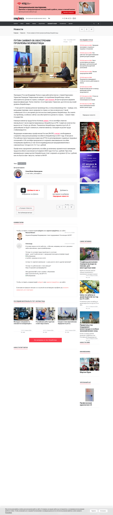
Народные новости (61, 196)
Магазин (71, 23)
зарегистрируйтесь (52, 231)
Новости (16, 23)
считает (57, 133)
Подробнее (8, 512)
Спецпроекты (42, 23)
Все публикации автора (25, 212)
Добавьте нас (32, 190)
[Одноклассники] (86, 29)
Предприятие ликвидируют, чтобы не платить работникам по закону (89, 81)
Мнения (28, 23)
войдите (40, 231)
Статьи (21, 23)
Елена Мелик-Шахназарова (34, 171)
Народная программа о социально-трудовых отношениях (89, 47)
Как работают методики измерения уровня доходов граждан (89, 54)
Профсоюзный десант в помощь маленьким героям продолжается (89, 90)
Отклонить (103, 511)
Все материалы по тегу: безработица (45, 340)
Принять (93, 511)
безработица (22, 163)
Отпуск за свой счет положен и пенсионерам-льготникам (89, 97)
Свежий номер (52, 23)
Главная (16, 33)
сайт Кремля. (50, 100)
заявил (45, 121)
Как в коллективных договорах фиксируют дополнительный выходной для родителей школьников (88, 64)
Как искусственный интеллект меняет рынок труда (87, 105)
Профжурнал (63, 23)
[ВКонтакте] (82, 29)
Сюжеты (34, 23)
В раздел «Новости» (26, 208)
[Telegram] (91, 29)
